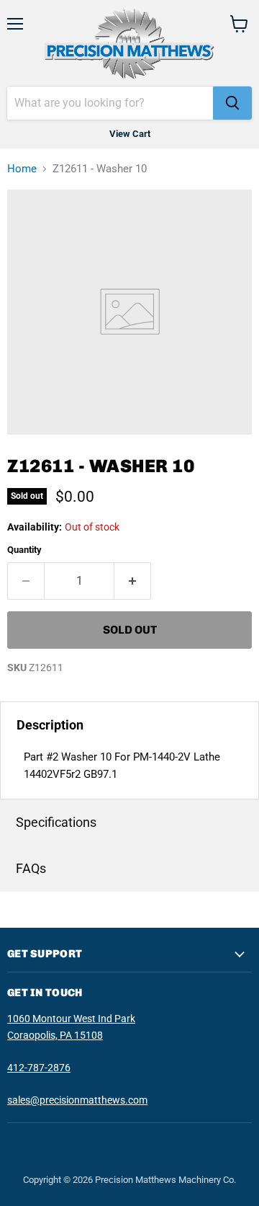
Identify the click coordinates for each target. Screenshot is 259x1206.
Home (22, 169)
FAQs (31, 868)
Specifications (56, 822)
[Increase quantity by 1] (132, 581)
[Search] (232, 103)
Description (50, 724)
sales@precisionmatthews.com (77, 1100)
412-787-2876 (39, 1067)
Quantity (24, 549)
